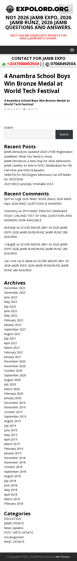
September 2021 (15, 329)
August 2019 (12, 421)
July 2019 (10, 426)
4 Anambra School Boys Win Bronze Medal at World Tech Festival (37, 102)
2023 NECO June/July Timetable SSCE (28, 184)
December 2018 (14, 458)
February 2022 (13, 320)
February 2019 (13, 449)
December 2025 (14, 288)
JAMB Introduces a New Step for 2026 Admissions (37, 161)
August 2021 (12, 334)
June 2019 (10, 430)
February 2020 (13, 393)
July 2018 (10, 481)
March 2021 (12, 348)
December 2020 (14, 361)
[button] (71, 50)
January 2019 (12, 453)
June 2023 (10, 297)
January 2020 (12, 398)
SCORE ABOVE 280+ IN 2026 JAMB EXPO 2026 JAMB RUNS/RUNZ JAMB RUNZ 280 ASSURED (36, 232)
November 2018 (15, 462)
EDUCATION (12, 519)
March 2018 (12, 499)
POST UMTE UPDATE (18, 532)
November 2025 (15, 292)
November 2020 (15, 366)
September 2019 (15, 416)
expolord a (32, 108)
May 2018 (10, 490)
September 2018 (15, 472)
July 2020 (10, 384)
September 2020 (15, 375)
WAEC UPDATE (14, 542)
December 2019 (14, 403)
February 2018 (13, 503)
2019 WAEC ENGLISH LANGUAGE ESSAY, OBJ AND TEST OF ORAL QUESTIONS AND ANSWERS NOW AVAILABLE (38, 215)
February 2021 (13, 352)
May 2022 (10, 315)
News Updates (14, 528)
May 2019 (10, 435)
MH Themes (63, 557)
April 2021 (10, 343)
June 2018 (10, 485)
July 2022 (10, 306)
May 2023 (10, 302)
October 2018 (13, 467)
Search (8, 127)
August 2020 (12, 380)
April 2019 (10, 439)
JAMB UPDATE (14, 523)
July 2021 (10, 338)
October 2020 (13, 370)
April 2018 (10, 494)
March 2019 (12, 444)
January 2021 (12, 357)
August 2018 (12, 476)
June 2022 (10, 311)
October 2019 (13, 412)
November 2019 (15, 407)
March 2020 (12, 389)
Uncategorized (13, 537)
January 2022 (12, 325)
